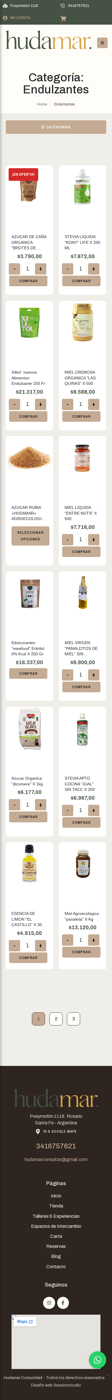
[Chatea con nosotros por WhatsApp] (97, 1359)
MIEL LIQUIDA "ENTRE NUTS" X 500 (81, 513)
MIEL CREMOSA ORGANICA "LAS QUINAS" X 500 (80, 378)
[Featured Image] (29, 186)
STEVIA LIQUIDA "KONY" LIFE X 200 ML (82, 242)
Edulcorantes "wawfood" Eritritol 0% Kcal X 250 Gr (27, 648)
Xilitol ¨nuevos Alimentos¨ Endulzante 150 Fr (28, 378)
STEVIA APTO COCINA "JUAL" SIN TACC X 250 (80, 784)
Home (42, 104)
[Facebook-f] (63, 1303)
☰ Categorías (56, 127)
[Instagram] (49, 1303)
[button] (20, 6)
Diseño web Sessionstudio (56, 1385)
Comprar (28, 281)
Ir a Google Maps (60, 1131)
